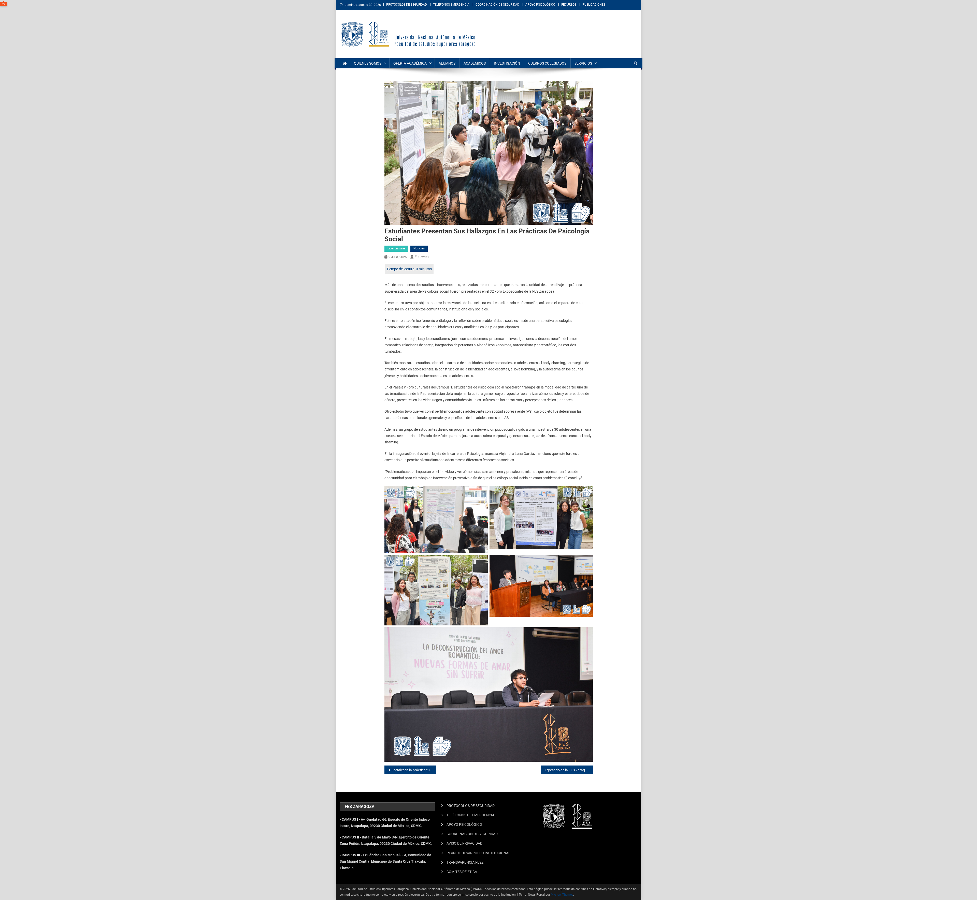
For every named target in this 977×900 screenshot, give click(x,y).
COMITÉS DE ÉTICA (462, 872)
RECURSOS (568, 4)
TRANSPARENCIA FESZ (465, 862)
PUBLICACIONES (593, 4)
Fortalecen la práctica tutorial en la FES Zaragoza (414, 770)
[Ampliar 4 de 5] (586, 561)
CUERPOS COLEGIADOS (547, 63)
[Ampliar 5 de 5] (586, 633)
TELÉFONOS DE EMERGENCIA (470, 815)
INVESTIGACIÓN (507, 63)
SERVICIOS (583, 63)
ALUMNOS (447, 63)
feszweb (422, 257)
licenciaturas (396, 248)
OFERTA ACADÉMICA (410, 63)
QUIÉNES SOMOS (367, 63)
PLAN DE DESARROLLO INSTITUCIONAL (478, 853)
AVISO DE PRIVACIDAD (464, 843)
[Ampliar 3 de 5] (481, 561)
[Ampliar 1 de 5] (481, 493)
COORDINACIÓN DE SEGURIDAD (497, 4)
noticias (419, 248)
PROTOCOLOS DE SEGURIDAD (406, 4)
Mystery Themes (562, 894)
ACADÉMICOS (475, 63)
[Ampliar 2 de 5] (586, 493)
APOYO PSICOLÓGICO (540, 4)
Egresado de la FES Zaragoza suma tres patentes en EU (569, 770)
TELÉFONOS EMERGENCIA (451, 4)
